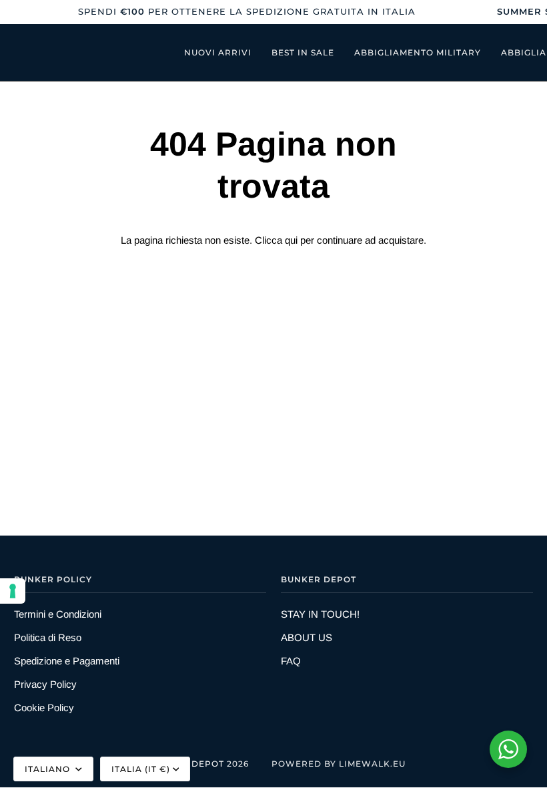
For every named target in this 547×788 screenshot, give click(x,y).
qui (291, 240)
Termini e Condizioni (57, 614)
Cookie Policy (44, 707)
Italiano (49, 769)
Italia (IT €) (140, 769)
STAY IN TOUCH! (320, 614)
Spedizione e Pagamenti (66, 660)
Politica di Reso (47, 637)
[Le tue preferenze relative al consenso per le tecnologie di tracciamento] (12, 591)
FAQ (291, 660)
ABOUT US (306, 637)
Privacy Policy (45, 684)
